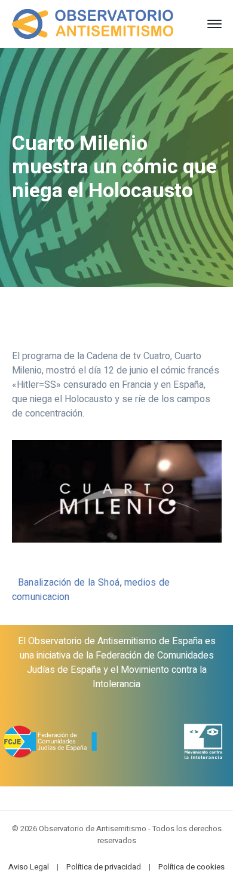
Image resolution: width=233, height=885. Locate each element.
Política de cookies (191, 866)
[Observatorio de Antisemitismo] (93, 23)
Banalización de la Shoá (69, 582)
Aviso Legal (28, 866)
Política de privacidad (103, 866)
